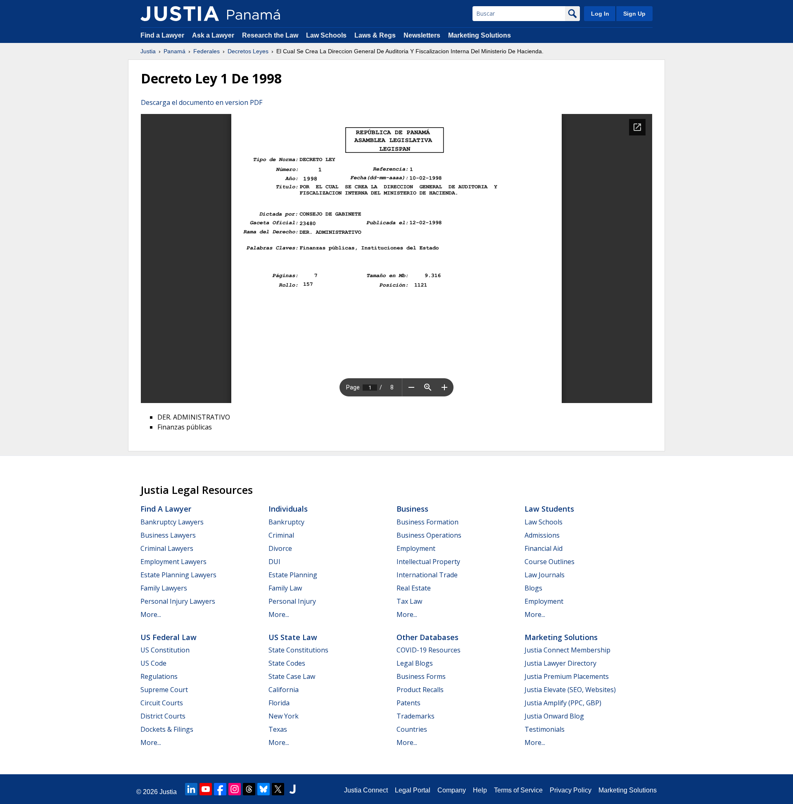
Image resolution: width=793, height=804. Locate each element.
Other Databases (427, 637)
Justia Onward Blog (554, 716)
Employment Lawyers (173, 561)
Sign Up (634, 13)
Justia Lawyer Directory (560, 663)
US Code (153, 663)
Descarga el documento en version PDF (201, 102)
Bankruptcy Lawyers (172, 522)
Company (451, 790)
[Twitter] (278, 789)
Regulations (159, 676)
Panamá (174, 51)
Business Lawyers (168, 535)
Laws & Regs (375, 35)
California (283, 689)
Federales (206, 51)
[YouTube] (205, 789)
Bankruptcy (286, 522)
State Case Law (291, 676)
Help (480, 790)
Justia (148, 51)
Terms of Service (518, 790)
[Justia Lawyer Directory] (292, 789)
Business (412, 509)
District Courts (162, 716)
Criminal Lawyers (166, 548)
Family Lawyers (163, 588)
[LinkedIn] (191, 789)
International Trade (427, 574)
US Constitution (165, 650)
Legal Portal (412, 790)
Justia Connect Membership (567, 650)
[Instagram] (234, 789)
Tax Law (409, 601)
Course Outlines (550, 561)
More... (150, 614)
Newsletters (422, 35)
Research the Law (270, 35)
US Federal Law (168, 637)
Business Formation (427, 522)
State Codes (286, 663)
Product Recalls (420, 689)
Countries (411, 729)
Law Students (549, 509)
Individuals (288, 509)
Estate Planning (292, 574)
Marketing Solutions (479, 35)
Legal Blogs (414, 663)
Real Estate (413, 588)
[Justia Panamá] (179, 13)
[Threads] (249, 789)
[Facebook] (220, 789)
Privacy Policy (570, 790)
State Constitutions (298, 650)
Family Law (285, 588)
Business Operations (428, 535)
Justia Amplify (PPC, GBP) (563, 702)
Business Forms (421, 676)
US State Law (292, 637)
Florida (279, 702)
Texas (277, 729)
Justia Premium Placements (567, 676)
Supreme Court (164, 689)
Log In (600, 13)
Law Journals (545, 574)
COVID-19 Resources (428, 650)
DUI (274, 561)
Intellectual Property (428, 561)
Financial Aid (544, 548)
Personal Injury (292, 601)
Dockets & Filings (166, 729)
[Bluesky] (263, 789)
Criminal (281, 535)
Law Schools (326, 35)
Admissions (542, 535)
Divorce (280, 548)
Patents (408, 702)
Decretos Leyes (248, 51)
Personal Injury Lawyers (177, 601)
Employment (415, 548)
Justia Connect (366, 790)
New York (283, 716)
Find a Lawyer (162, 35)
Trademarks (415, 716)
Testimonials (545, 729)
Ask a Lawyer (214, 35)
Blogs (533, 588)
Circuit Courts (161, 702)
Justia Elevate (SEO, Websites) (570, 689)
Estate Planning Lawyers (178, 574)
